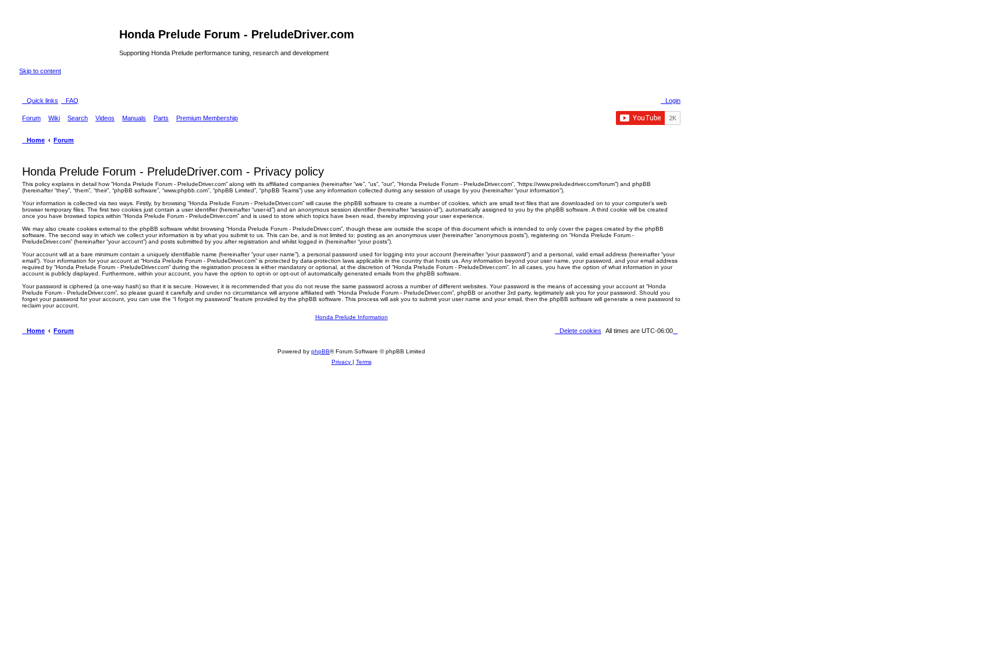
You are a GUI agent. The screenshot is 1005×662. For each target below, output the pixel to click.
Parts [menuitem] (161, 117)
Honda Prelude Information (351, 317)
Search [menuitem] (77, 117)
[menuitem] (70, 100)
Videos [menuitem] (105, 117)
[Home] (69, 37)
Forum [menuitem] (31, 117)
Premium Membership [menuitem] (207, 117)
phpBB (320, 351)
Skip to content (40, 70)
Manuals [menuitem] (134, 117)
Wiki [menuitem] (54, 117)
